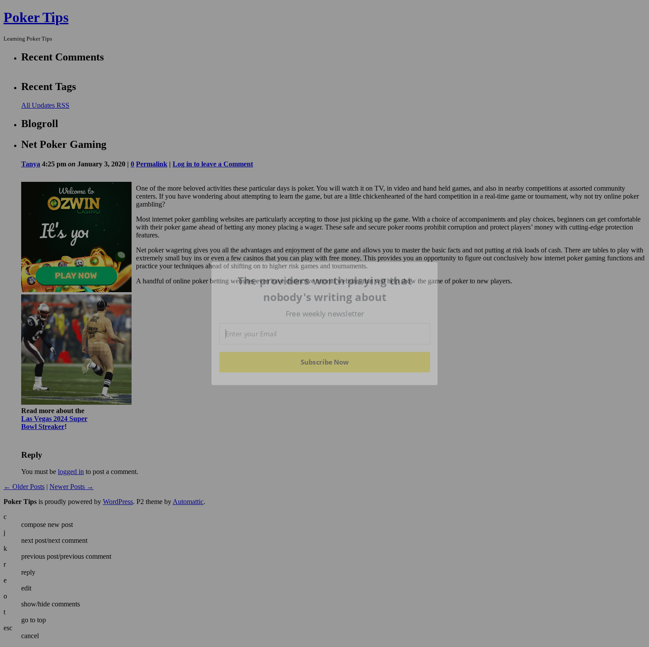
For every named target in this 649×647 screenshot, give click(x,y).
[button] (324, 289)
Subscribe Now (325, 361)
